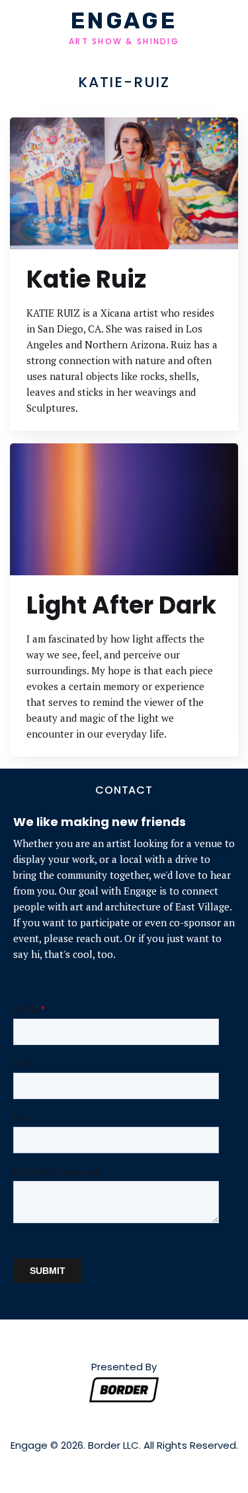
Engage (124, 22)
